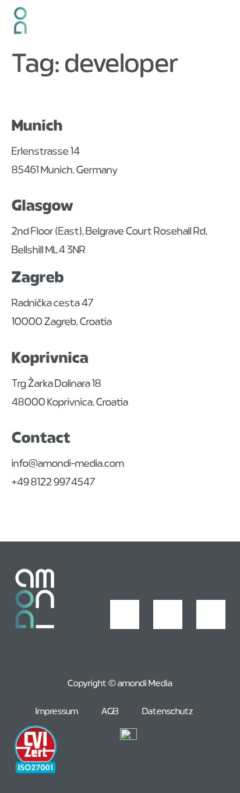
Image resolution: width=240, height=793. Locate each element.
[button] (224, 23)
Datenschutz (167, 712)
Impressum (57, 712)
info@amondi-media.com (68, 464)
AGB (110, 712)
